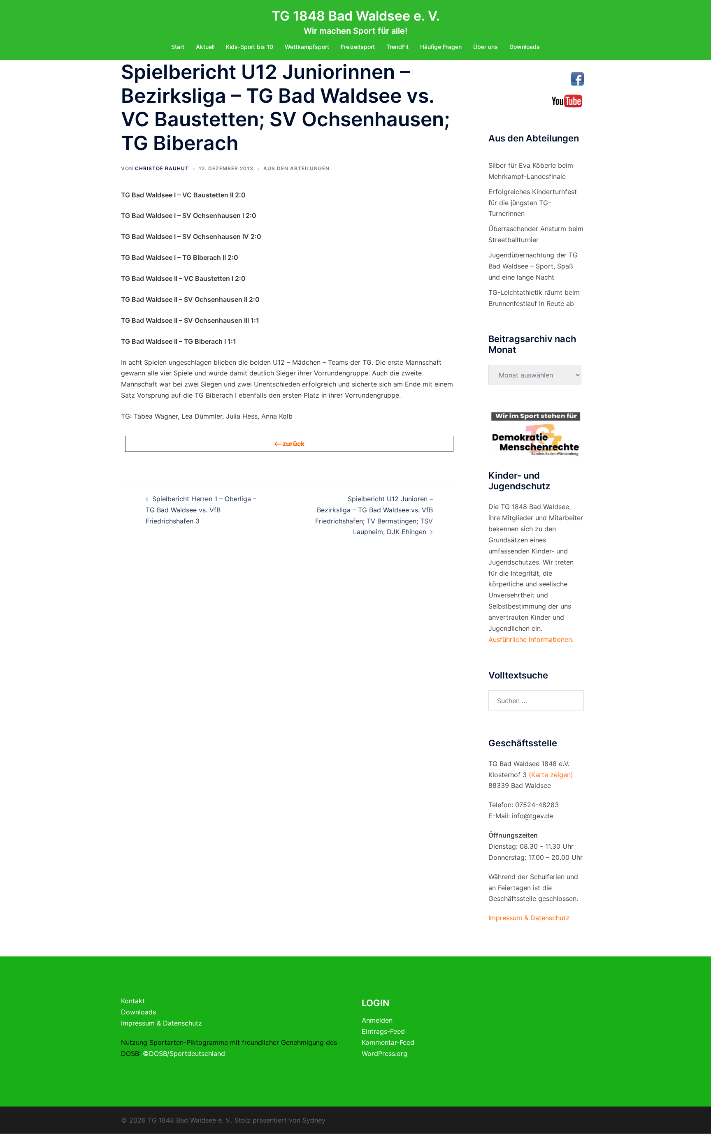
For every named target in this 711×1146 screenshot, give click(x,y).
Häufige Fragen (441, 46)
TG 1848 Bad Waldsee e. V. (356, 16)
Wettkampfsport (307, 46)
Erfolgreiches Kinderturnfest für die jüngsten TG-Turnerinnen (532, 203)
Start (177, 46)
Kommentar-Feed (388, 1042)
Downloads (524, 46)
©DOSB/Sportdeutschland (184, 1053)
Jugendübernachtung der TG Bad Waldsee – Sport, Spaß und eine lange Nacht (533, 266)
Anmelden (377, 1020)
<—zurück (289, 444)
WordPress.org (384, 1053)
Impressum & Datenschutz (161, 1023)
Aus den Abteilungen (296, 168)
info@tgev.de (532, 816)
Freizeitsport (358, 46)
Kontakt (133, 1001)
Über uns (485, 46)
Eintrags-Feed (383, 1031)
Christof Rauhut (162, 168)
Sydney (313, 1120)
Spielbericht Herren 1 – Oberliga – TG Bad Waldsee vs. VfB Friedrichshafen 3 (201, 510)
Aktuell (205, 46)
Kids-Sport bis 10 (249, 46)
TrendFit (397, 46)
